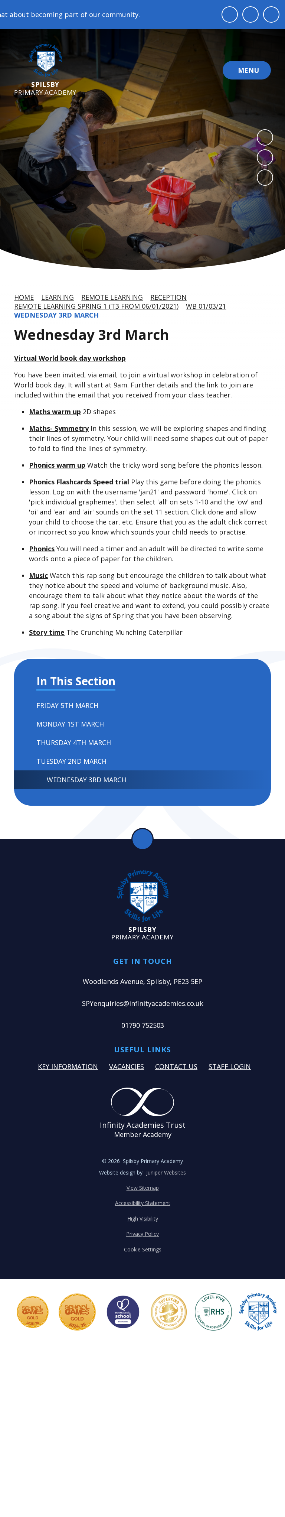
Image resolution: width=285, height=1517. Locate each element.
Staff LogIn (230, 1066)
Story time (47, 632)
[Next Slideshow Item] (265, 157)
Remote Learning (112, 297)
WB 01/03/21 (206, 306)
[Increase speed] (271, 14)
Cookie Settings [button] (142, 1249)
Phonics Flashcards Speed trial (79, 481)
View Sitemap (143, 1187)
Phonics (42, 548)
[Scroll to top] (142, 839)
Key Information (68, 1066)
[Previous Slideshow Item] (265, 137)
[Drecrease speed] (250, 14)
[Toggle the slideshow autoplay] (265, 177)
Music (38, 575)
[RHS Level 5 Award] (213, 1312)
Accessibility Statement (142, 1202)
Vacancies (126, 1066)
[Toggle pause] (230, 14)
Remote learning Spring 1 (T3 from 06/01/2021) (96, 306)
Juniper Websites (166, 1172)
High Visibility (142, 1218)
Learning (57, 297)
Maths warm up (55, 411)
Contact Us (176, 1066)
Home (24, 297)
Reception (168, 297)
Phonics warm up (57, 465)
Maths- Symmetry (59, 428)
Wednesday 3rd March (56, 315)
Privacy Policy (142, 1233)
